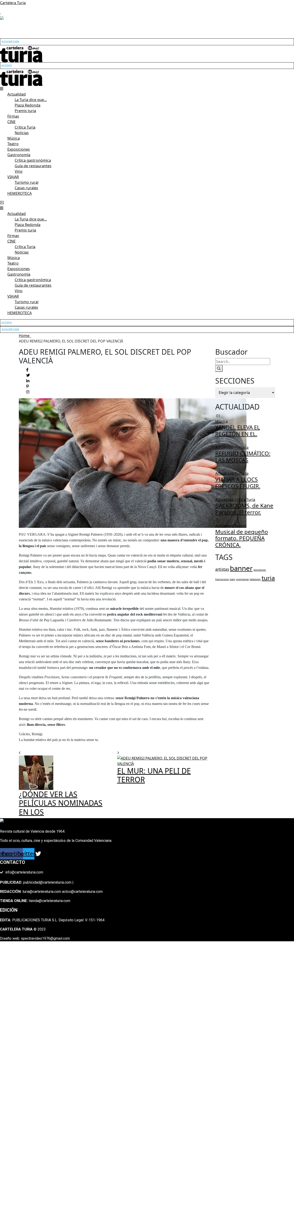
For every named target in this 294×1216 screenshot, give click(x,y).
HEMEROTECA (19, 193)
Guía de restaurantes (33, 165)
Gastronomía (18, 154)
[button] (147, 88)
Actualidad (16, 94)
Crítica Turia (25, 127)
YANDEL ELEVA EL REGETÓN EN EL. (237, 430)
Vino (19, 171)
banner (241, 568)
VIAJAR (13, 176)
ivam (232, 579)
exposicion (260, 569)
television (255, 579)
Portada (242, 447)
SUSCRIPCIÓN (10, 41)
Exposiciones (18, 149)
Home (25, 335)
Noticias (22, 132)
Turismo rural (26, 182)
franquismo (222, 579)
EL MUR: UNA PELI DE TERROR (154, 775)
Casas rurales (26, 187)
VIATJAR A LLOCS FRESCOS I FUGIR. (237, 482)
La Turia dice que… (31, 99)
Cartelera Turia (13, 2)
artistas (222, 569)
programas (242, 579)
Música (13, 138)
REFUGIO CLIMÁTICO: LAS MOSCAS (242, 457)
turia (268, 578)
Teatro (13, 143)
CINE (11, 121)
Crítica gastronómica (33, 160)
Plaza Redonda (27, 105)
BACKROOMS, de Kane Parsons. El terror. (244, 509)
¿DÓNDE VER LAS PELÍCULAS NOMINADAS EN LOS (60, 803)
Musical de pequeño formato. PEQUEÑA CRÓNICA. (241, 538)
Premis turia (25, 110)
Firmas (13, 116)
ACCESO (6, 65)
